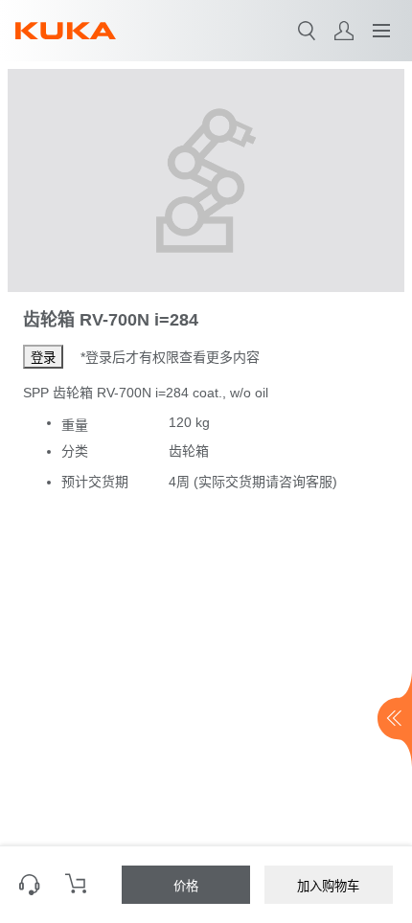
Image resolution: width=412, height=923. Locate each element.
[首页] (65, 30)
